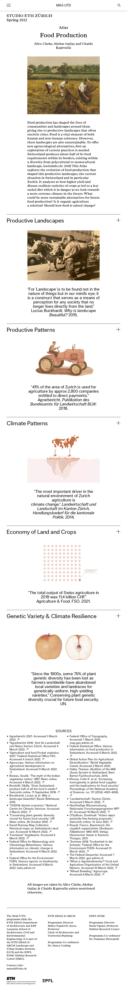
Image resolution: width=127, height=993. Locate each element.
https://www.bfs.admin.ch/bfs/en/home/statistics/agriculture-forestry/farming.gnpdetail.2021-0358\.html (43, 759)
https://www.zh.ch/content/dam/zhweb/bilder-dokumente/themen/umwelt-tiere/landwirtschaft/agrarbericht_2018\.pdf (27, 749)
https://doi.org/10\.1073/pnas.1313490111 (71, 795)
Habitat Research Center (104, 929)
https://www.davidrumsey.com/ (50, 831)
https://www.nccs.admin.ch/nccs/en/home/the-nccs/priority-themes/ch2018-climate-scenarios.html (29, 812)
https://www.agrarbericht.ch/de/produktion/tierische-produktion (18, 739)
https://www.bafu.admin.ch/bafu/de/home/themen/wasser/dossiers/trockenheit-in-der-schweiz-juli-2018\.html (87, 851)
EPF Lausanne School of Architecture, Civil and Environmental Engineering (22, 933)
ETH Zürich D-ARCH (61, 916)
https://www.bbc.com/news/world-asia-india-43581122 (43, 782)
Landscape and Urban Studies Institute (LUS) (21, 949)
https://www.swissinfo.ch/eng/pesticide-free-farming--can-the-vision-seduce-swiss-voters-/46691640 (111, 821)
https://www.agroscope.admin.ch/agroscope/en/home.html (10, 772)
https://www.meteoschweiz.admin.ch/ (10, 854)
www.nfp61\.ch (108, 812)
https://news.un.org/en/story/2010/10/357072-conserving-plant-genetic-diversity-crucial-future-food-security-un (50, 821)
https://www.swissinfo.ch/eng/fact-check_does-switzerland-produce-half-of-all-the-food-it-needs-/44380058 (58, 792)
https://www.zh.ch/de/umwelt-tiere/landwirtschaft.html (103, 802)
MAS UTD (63, 5)
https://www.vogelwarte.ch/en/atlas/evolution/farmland (27, 838)
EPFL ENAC (97, 916)
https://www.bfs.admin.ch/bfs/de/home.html (71, 756)
